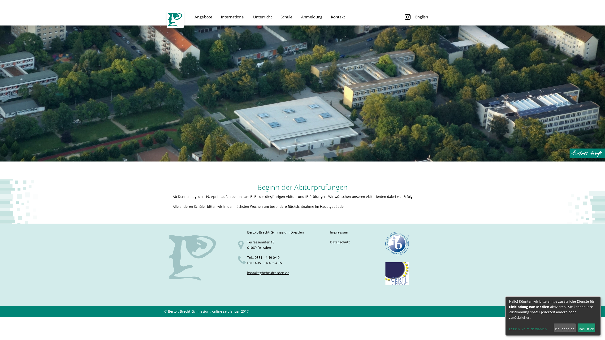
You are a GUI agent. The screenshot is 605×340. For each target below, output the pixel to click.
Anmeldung (311, 17)
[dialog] (553, 316)
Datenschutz (340, 242)
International (233, 17)
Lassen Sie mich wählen (528, 329)
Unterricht (262, 17)
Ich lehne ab (565, 329)
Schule (287, 17)
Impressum (339, 232)
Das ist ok (586, 329)
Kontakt (338, 17)
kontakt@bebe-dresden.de (268, 273)
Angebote (203, 17)
